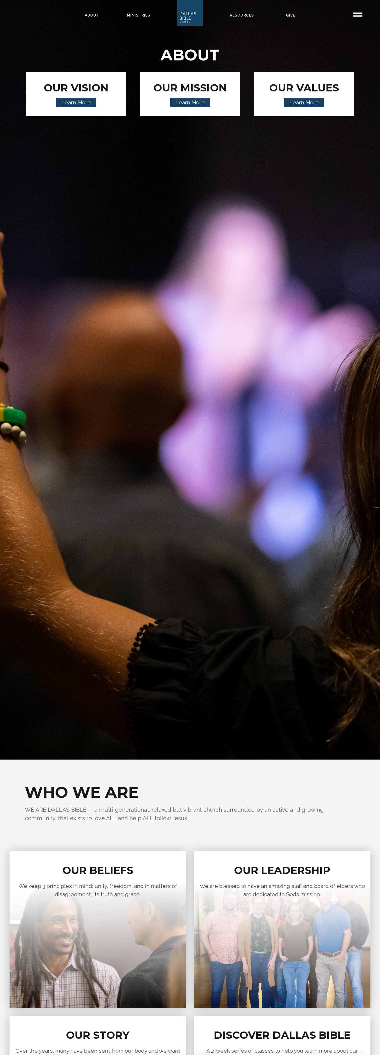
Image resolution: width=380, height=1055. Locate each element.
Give (290, 15)
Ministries (138, 15)
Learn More (76, 102)
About (92, 15)
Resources (242, 15)
